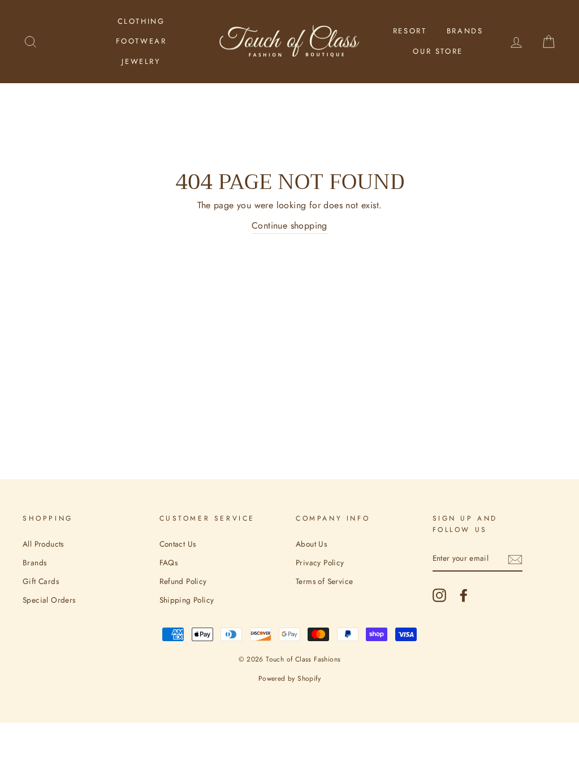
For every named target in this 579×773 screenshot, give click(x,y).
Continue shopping (289, 225)
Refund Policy (183, 581)
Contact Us (177, 543)
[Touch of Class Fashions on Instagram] (439, 595)
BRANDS (465, 30)
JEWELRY (141, 61)
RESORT (410, 30)
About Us (311, 543)
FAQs (168, 562)
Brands (34, 562)
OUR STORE (438, 51)
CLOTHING (141, 21)
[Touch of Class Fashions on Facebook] (463, 595)
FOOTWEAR (141, 41)
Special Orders (49, 599)
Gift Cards (41, 581)
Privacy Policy (320, 562)
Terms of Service (324, 581)
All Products (43, 543)
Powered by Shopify (289, 678)
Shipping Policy (186, 599)
